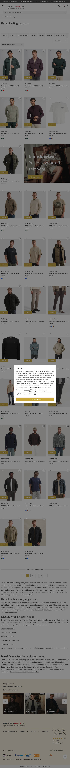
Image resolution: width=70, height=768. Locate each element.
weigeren (27, 390)
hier (35, 386)
